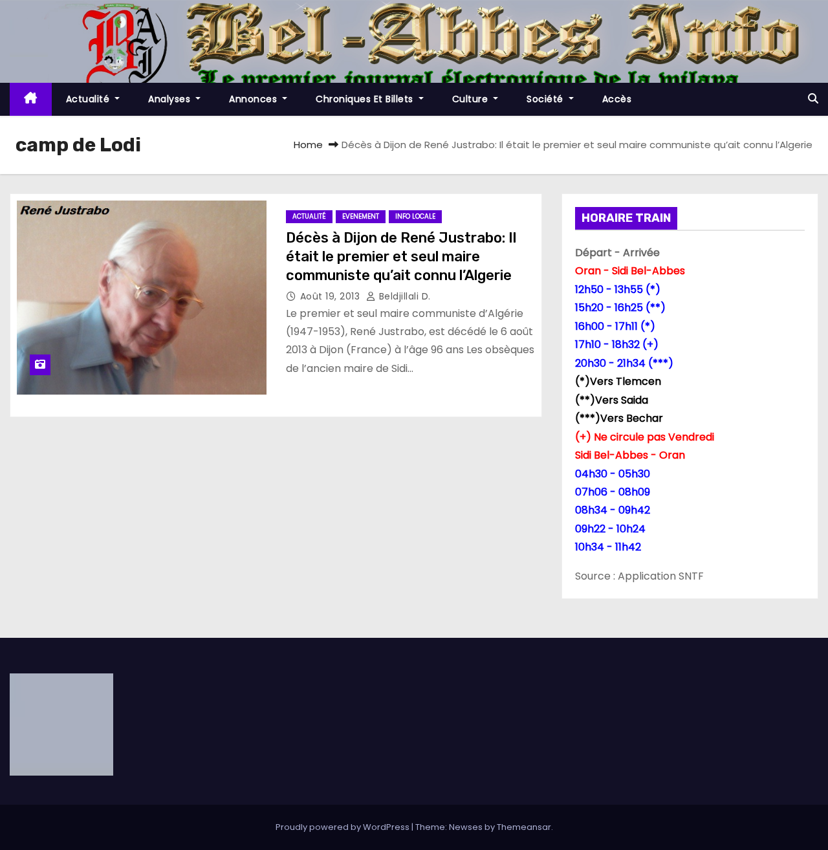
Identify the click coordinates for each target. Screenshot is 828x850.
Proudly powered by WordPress (343, 827)
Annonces (254, 99)
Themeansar (524, 827)
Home (308, 144)
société (546, 99)
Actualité (89, 99)
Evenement (360, 216)
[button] (813, 98)
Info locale (415, 216)
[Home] (31, 99)
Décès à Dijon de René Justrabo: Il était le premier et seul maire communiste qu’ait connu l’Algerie (401, 257)
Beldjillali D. (403, 296)
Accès (617, 99)
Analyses (170, 99)
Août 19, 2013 (331, 296)
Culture (471, 99)
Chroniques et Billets (366, 99)
